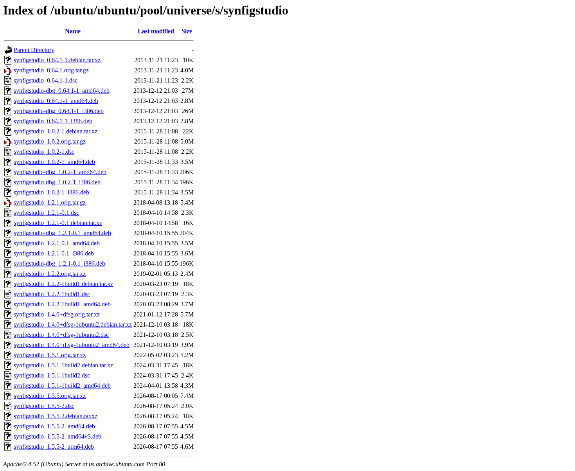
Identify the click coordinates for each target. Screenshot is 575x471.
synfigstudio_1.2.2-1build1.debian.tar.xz (63, 283)
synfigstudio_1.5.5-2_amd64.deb (54, 426)
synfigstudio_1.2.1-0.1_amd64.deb (57, 243)
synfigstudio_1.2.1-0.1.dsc (46, 212)
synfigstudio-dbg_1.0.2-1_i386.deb (57, 182)
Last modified (156, 31)
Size (186, 31)
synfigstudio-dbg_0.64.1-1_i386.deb (59, 111)
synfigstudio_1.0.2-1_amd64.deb (54, 161)
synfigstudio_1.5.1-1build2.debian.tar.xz (63, 365)
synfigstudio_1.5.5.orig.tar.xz (50, 395)
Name (73, 31)
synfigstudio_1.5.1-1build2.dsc (52, 375)
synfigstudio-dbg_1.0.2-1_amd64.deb (60, 172)
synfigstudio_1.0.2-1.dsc (44, 151)
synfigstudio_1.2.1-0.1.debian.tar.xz (58, 222)
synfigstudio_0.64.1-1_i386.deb (53, 121)
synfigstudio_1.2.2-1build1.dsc (52, 294)
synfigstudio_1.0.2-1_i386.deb (51, 192)
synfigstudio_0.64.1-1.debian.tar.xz (57, 60)
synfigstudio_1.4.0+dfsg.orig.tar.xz (57, 314)
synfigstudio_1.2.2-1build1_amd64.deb (62, 304)
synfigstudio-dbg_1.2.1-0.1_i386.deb (59, 263)
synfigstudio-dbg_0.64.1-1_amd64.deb (62, 90)
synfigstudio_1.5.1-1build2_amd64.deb (62, 385)
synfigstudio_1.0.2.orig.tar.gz (50, 141)
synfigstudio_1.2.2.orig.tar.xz (50, 273)
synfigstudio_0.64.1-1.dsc (45, 80)
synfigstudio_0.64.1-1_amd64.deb (56, 100)
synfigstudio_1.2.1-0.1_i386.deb (54, 253)
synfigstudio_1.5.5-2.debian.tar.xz (55, 416)
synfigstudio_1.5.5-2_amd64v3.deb (57, 436)
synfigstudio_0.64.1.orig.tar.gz (51, 70)
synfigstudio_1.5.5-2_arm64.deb (54, 446)
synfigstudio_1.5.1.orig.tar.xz (50, 355)
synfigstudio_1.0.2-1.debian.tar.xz (55, 131)
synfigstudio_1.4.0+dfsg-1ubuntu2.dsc (61, 334)
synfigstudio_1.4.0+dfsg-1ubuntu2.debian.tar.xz (73, 324)
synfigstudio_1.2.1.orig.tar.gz (50, 202)
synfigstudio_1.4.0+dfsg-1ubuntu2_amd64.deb (71, 345)
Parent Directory (34, 50)
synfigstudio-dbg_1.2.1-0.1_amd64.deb (62, 233)
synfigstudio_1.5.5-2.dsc (44, 406)
